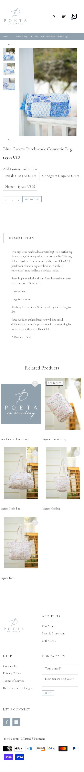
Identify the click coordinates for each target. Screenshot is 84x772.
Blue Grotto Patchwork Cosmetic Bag (51, 36)
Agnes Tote (7, 578)
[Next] (72, 92)
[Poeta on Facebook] (6, 722)
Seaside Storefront (53, 633)
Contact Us (10, 666)
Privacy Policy (12, 673)
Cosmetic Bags (21, 36)
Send (48, 693)
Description (21, 238)
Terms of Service (13, 681)
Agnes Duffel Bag (10, 508)
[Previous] (24, 92)
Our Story (48, 626)
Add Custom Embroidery (15, 439)
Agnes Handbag (51, 508)
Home (5, 36)
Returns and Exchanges (18, 688)
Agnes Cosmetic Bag (54, 439)
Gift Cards (49, 641)
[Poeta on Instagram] (16, 722)
